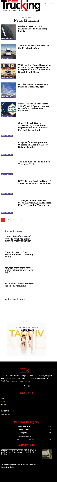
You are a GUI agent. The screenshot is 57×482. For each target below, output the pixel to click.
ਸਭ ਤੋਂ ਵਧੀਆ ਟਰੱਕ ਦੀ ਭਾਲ (15, 299)
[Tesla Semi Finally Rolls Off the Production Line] (8, 51)
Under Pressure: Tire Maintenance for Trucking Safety (32, 28)
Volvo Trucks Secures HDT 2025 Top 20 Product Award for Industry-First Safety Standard (34, 107)
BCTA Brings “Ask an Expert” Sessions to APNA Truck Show (35, 182)
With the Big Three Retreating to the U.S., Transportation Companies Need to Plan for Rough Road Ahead (34, 68)
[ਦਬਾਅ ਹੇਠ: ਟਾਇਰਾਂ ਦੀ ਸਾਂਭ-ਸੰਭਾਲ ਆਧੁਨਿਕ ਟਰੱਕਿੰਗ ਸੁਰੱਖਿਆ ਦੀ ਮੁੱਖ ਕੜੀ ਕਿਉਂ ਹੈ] (42, 272)
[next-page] (19, 220)
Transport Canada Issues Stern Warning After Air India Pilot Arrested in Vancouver (34, 202)
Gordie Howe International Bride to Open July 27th (33, 85)
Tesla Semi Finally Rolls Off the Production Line (33, 46)
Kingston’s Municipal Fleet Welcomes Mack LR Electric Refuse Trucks (33, 144)
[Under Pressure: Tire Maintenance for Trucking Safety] (8, 32)
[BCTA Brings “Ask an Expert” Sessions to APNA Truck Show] (8, 187)
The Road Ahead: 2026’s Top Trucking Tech (34, 162)
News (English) (6, 39)
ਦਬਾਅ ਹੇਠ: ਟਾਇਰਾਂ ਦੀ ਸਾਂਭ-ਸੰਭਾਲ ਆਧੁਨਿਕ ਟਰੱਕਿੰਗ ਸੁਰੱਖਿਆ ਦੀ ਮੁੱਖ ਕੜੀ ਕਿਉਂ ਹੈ (19, 270)
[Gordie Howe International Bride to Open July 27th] (8, 90)
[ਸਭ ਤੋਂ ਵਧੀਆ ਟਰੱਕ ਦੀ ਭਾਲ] (42, 304)
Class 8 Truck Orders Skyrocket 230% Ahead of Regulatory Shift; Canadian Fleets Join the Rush (33, 126)
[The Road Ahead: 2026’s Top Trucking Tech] (8, 167)
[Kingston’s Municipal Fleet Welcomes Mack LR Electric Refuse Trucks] (8, 148)
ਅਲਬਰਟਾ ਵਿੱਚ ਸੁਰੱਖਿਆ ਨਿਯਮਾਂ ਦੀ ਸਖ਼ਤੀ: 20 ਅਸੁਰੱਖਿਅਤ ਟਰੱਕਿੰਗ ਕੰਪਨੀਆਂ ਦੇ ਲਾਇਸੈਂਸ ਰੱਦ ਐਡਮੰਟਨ (18, 238)
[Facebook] (24, 385)
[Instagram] (28, 385)
